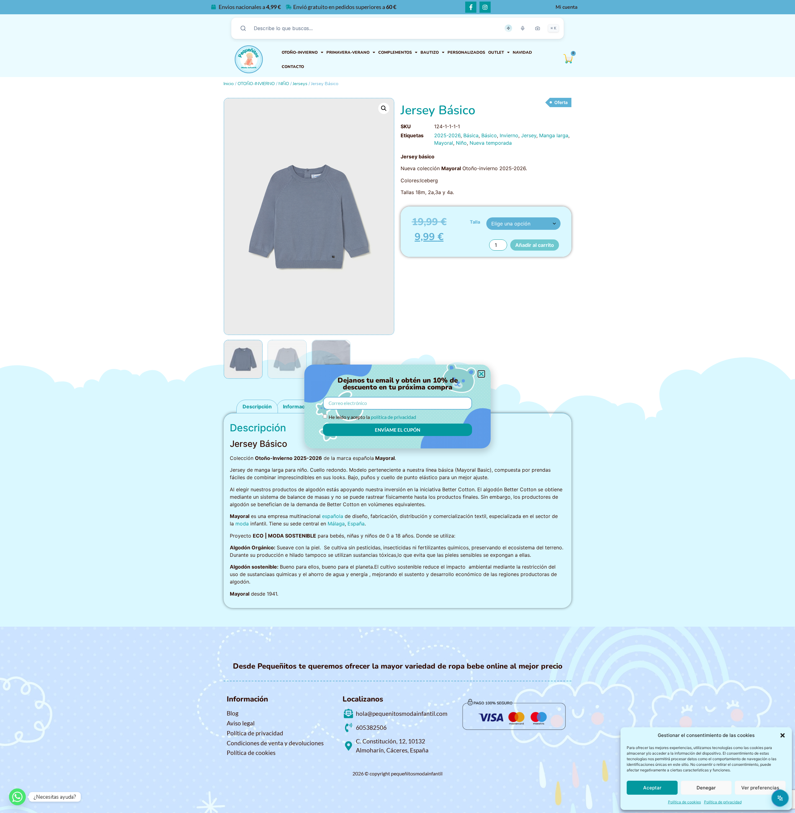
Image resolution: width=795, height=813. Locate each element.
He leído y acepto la (372, 417)
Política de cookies (684, 802)
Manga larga (553, 135)
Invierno (509, 135)
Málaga (336, 523)
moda (242, 523)
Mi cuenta (567, 7)
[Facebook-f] (470, 7)
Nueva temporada (491, 143)
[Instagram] (485, 7)
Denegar (706, 788)
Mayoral (443, 143)
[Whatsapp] (17, 796)
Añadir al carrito (534, 245)
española (332, 516)
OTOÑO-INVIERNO (300, 52)
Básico (489, 135)
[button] (782, 735)
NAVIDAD (522, 52)
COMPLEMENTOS (395, 52)
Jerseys (300, 83)
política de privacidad (393, 417)
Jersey (528, 135)
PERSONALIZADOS (466, 52)
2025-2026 (447, 135)
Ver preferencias (760, 788)
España (356, 523)
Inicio (229, 83)
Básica (471, 135)
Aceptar (652, 788)
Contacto (293, 67)
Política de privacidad (723, 802)
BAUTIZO (429, 52)
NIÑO (284, 83)
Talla (475, 222)
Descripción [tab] (257, 406)
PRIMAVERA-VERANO (348, 52)
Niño (461, 143)
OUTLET (496, 52)
